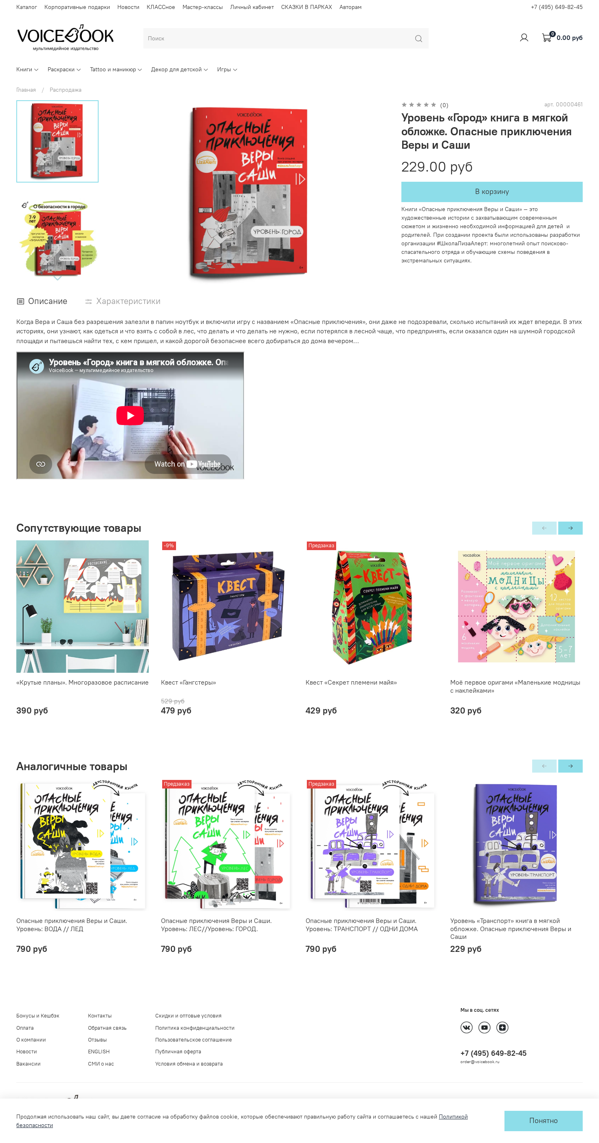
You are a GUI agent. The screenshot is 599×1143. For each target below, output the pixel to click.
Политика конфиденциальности (195, 1028)
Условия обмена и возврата (189, 1064)
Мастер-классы (203, 7)
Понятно (543, 1120)
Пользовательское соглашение (193, 1040)
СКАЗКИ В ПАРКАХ (306, 7)
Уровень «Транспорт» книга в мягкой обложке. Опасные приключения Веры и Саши (510, 928)
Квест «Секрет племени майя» (351, 682)
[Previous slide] (124, 193)
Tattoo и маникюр (113, 69)
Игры (224, 69)
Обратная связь (107, 1028)
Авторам (350, 7)
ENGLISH (99, 1051)
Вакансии (28, 1064)
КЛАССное (161, 7)
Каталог (26, 7)
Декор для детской (176, 69)
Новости (128, 7)
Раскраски (61, 69)
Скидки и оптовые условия (188, 1016)
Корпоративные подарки (77, 7)
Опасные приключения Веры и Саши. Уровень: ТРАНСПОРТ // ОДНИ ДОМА (362, 924)
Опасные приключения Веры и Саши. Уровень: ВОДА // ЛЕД (71, 924)
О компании (31, 1040)
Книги (24, 69)
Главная (26, 89)
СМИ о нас (101, 1064)
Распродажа (65, 89)
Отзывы (97, 1040)
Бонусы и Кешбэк (37, 1016)
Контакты (100, 1016)
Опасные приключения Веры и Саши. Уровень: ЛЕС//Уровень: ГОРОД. (216, 924)
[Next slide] (57, 277)
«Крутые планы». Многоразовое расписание (82, 682)
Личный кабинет (252, 7)
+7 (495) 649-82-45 (557, 7)
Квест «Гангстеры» (188, 682)
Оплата (25, 1028)
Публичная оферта (178, 1051)
